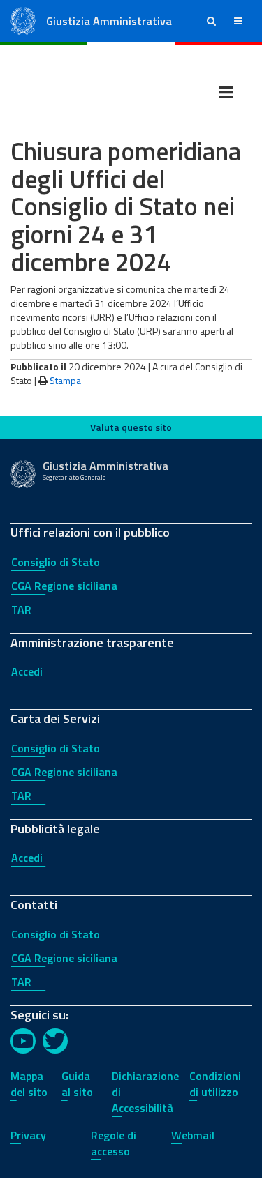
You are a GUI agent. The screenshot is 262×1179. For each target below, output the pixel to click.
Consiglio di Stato (55, 562)
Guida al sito (77, 1083)
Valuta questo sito (131, 427)
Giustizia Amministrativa (109, 21)
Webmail (192, 1135)
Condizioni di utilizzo (215, 1083)
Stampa (65, 380)
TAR (21, 609)
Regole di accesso (113, 1143)
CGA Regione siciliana (64, 585)
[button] (211, 21)
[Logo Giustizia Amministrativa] (23, 20)
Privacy (28, 1135)
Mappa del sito (29, 1083)
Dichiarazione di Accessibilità (145, 1091)
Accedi (27, 671)
